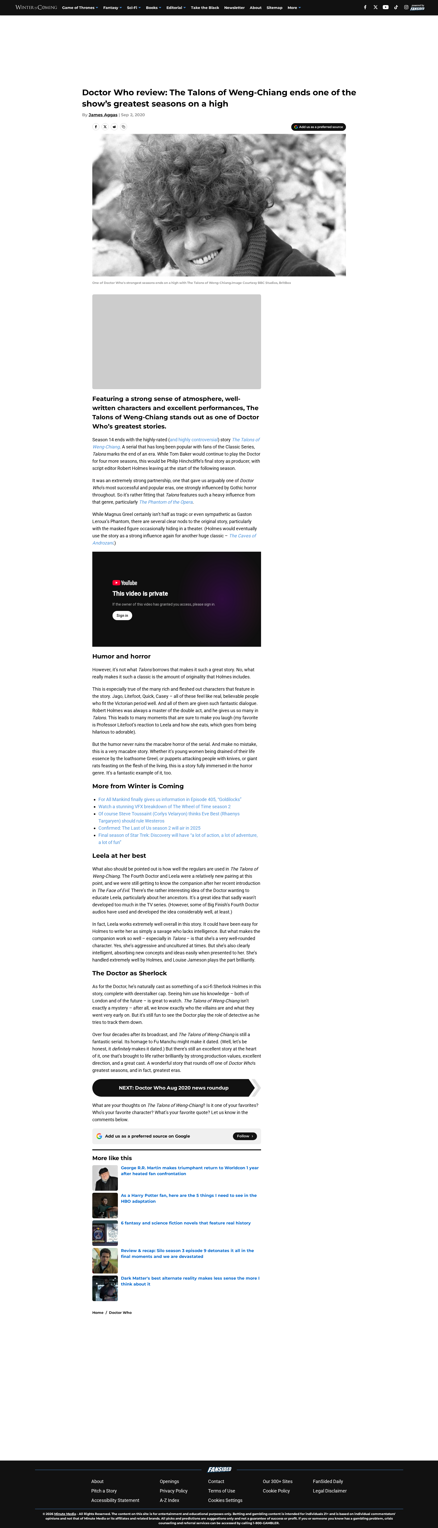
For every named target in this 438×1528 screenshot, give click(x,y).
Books (152, 7)
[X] (376, 7)
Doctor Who (120, 1312)
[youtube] (386, 7)
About (256, 7)
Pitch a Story (104, 1491)
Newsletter (234, 7)
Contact (216, 1481)
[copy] (123, 126)
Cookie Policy (276, 1491)
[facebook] (365, 7)
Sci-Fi (132, 7)
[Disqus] (229, 1387)
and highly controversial (194, 439)
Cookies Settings (225, 1500)
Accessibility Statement (115, 1500)
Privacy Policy (174, 1491)
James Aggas (103, 114)
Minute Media (65, 1514)
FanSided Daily (328, 1481)
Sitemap (275, 7)
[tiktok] (396, 7)
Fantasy (110, 7)
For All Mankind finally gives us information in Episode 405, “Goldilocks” (169, 799)
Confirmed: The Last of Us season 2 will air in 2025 (149, 828)
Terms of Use (221, 1491)
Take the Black (205, 7)
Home (98, 1312)
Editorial (174, 7)
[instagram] (406, 7)
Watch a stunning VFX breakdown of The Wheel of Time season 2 (164, 806)
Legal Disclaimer (330, 1491)
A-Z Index (169, 1500)
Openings (169, 1481)
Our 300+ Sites (278, 1481)
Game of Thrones (78, 7)
